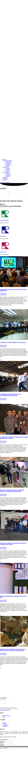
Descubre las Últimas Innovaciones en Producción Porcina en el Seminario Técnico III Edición (12, 490)
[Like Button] (0, 307)
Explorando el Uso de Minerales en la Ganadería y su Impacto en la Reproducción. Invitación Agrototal (13, 650)
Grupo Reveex (3, 294)
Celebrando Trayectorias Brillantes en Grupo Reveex (13, 342)
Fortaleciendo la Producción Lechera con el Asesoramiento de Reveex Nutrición (10, 395)
